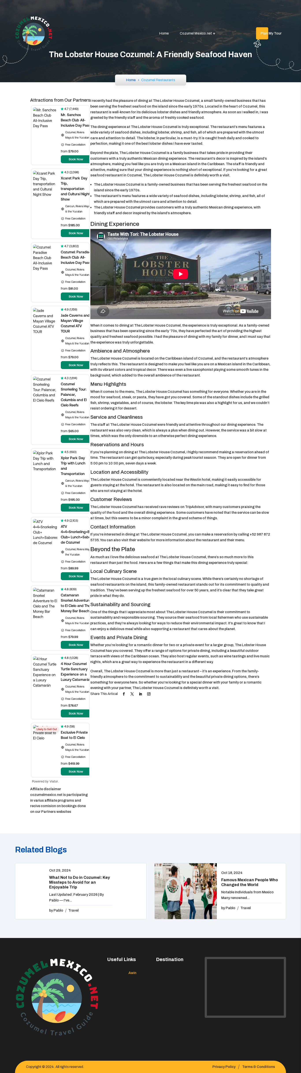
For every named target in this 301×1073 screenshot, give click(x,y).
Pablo (58, 910)
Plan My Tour (271, 33)
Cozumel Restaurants (158, 80)
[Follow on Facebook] (124, 694)
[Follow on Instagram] (149, 694)
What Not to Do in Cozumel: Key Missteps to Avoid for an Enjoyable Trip (79, 882)
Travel (73, 910)
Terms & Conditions (258, 1067)
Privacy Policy (224, 1067)
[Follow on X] (132, 694)
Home (164, 33)
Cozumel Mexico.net (196, 33)
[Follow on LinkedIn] (140, 694)
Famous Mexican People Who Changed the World (249, 882)
